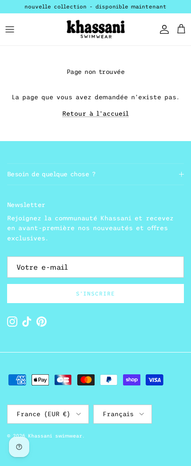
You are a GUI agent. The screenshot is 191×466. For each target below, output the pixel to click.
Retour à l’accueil (95, 113)
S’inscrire (95, 294)
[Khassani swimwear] (96, 29)
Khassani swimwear (55, 435)
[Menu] (10, 29)
